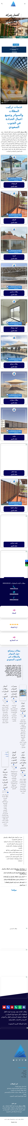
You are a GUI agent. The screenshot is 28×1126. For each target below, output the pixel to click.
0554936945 (14, 594)
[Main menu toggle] (24, 3)
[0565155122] (14, 587)
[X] (26, 563)
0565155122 (14, 588)
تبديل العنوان (22, 885)
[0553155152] (14, 598)
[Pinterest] (19, 1060)
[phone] (22, 1060)
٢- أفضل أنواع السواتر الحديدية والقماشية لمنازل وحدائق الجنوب (15, 873)
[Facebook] (25, 1060)
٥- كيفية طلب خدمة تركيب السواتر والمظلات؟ (15, 882)
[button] (1, 4)
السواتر (24, 1070)
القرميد (24, 1074)
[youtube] (13, 1060)
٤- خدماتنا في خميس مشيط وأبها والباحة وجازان (14, 879)
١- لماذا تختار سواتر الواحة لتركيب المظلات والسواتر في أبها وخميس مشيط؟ (14, 869)
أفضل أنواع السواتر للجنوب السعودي (14, 757)
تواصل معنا (23, 1076)
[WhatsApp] (26, 565)
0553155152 (14, 600)
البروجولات (23, 1072)
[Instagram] (16, 1060)
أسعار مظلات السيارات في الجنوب (5, 691)
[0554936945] (14, 592)
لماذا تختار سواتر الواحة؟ (20, 1086)
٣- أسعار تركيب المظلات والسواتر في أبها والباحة (14, 876)
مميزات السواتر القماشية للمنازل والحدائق (14, 691)
